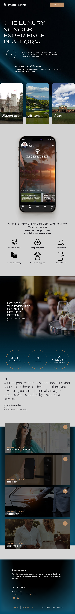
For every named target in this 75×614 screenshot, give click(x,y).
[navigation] (70, 5)
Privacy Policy (27, 607)
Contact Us (57, 5)
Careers (16, 607)
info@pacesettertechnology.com (24, 594)
